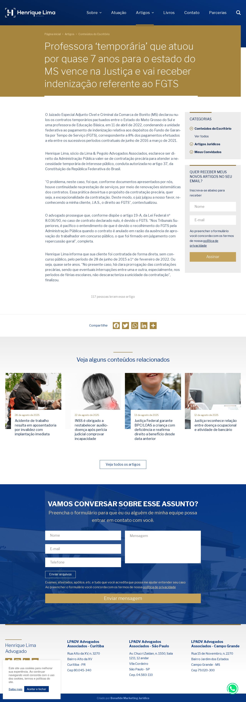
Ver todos (201, 136)
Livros (169, 12)
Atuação (118, 12)
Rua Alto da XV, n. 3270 (83, 653)
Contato (191, 12)
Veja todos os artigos (123, 464)
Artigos (143, 12)
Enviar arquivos (60, 574)
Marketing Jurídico (136, 698)
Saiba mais (15, 689)
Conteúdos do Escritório (94, 34)
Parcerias (218, 12)
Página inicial (52, 34)
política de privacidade (159, 587)
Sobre (92, 12)
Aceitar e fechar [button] (36, 689)
